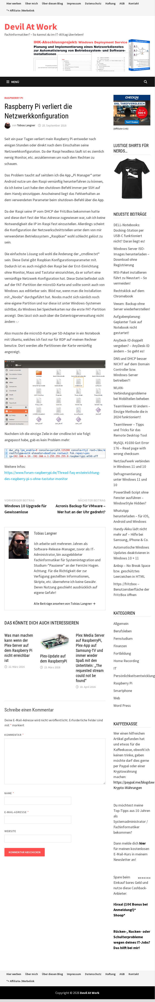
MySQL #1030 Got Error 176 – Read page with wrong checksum (131, 448)
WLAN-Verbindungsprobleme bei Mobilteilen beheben (131, 393)
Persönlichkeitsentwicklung (134, 675)
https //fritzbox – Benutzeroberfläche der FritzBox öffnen (131, 589)
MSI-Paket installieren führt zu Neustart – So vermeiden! (130, 278)
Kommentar (14, 735)
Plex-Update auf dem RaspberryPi (53, 659)
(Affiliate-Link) (120, 128)
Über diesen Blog (52, 3)
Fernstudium (123, 638)
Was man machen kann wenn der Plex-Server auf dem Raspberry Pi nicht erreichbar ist (18, 648)
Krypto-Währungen (127, 787)
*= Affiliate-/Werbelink (20, 10)
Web (116, 698)
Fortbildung (122, 653)
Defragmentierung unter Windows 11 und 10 (130, 479)
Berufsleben (122, 631)
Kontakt (134, 3)
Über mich (31, 3)
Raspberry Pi (13, 98)
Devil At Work (30, 26)
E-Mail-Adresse (16, 812)
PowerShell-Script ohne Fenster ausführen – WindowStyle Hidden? (131, 497)
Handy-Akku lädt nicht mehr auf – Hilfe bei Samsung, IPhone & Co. (131, 534)
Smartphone (122, 690)
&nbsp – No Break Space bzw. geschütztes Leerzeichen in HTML (131, 571)
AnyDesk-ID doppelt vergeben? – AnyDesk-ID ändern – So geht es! (131, 345)
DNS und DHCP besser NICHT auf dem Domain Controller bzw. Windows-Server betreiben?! (131, 369)
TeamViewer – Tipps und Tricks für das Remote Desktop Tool (130, 430)
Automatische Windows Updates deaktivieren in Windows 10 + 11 (131, 552)
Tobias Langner (26, 125)
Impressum (74, 3)
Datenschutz (93, 3)
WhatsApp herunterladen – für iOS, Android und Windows (131, 516)
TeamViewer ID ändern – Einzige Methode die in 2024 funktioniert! (131, 411)
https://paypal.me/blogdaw (133, 782)
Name (9, 793)
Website (10, 831)
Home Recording (126, 660)
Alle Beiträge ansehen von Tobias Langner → (65, 603)
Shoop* (119, 915)
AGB (122, 3)
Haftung (110, 3)
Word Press (122, 705)
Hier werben (13, 3)
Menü (15, 82)
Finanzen (120, 646)
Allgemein (120, 623)
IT (115, 668)
